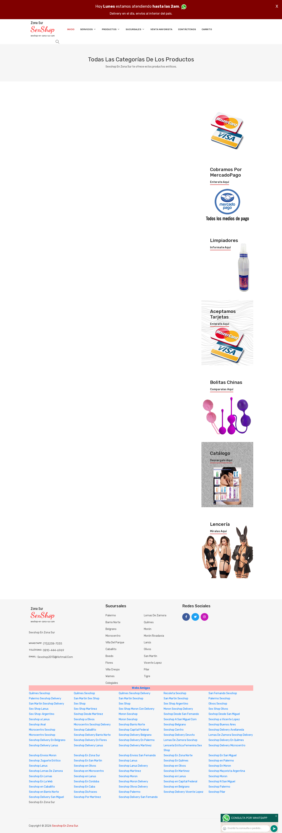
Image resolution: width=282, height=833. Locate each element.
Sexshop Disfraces (85, 791)
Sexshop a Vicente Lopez (224, 719)
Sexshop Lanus (128, 760)
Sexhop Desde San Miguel (224, 714)
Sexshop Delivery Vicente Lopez (183, 791)
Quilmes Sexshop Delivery (134, 693)
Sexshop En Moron (220, 765)
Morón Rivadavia (154, 635)
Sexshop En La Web (41, 781)
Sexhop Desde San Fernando (181, 714)
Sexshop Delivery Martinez (135, 745)
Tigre (147, 676)
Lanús (147, 642)
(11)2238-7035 (52, 643)
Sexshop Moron (128, 776)
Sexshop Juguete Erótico (45, 760)
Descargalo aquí (221, 460)
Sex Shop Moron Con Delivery (136, 708)
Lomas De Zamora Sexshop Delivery (231, 735)
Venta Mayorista (161, 29)
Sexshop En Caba (84, 786)
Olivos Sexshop (218, 703)
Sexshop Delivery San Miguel (46, 797)
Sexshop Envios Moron (42, 755)
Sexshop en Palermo (221, 760)
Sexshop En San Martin (88, 760)
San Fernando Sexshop (223, 693)
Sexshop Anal (37, 724)
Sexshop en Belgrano (177, 786)
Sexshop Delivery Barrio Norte (92, 735)
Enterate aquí (219, 182)
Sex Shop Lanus (39, 708)
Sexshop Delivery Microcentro (227, 745)
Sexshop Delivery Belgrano (135, 735)
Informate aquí (220, 247)
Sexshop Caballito (85, 729)
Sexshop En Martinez (177, 771)
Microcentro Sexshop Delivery (92, 724)
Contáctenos (187, 29)
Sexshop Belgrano (175, 724)
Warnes (110, 676)
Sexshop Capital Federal (134, 729)
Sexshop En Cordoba (86, 781)
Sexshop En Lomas (40, 776)
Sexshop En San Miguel (223, 755)
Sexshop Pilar (217, 791)
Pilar (146, 669)
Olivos (147, 649)
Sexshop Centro (174, 729)
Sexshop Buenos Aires (222, 724)
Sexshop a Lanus (39, 719)
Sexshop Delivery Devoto (179, 735)
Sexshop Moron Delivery (133, 781)
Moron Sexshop (128, 714)
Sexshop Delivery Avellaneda (226, 729)
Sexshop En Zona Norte (178, 755)
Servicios (86, 29)
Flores (109, 662)
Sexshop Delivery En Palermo (137, 740)
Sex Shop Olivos (218, 708)
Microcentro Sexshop (42, 729)
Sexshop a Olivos (84, 719)
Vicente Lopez (153, 662)
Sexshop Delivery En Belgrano (47, 740)
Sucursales (134, 29)
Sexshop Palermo (219, 786)
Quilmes (149, 622)
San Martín (150, 656)
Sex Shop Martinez (85, 708)
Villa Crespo (113, 669)
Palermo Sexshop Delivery (45, 698)
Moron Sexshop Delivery (178, 708)
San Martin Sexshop (131, 698)
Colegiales (112, 683)
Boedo (109, 656)
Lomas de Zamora (155, 615)
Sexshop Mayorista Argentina (227, 771)
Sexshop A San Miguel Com (180, 719)
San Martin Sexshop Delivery (46, 703)
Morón (147, 629)
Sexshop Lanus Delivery (133, 765)
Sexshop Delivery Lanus (43, 745)
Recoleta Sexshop (175, 693)
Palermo (111, 615)
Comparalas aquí (221, 389)
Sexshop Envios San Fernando (137, 755)
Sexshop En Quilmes (176, 760)
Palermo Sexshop (219, 698)
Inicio (70, 29)
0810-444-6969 (53, 650)
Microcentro (113, 635)
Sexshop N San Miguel (222, 781)
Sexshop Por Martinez (87, 797)
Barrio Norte (113, 622)
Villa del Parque (115, 642)
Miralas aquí (218, 531)
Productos (109, 29)
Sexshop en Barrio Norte (44, 791)
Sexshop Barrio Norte (132, 724)
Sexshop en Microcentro (89, 771)
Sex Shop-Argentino (41, 714)
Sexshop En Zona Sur (87, 755)
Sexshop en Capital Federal (180, 781)
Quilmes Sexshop (39, 693)
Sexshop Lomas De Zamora (46, 771)
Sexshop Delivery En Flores (90, 740)
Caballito (111, 649)
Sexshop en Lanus (85, 776)
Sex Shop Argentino (176, 703)
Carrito (207, 29)
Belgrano (111, 629)
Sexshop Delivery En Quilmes (226, 740)
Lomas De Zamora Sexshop (180, 740)
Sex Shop (80, 703)
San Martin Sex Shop (86, 698)
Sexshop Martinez (130, 771)
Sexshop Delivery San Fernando (138, 797)
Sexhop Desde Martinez (88, 714)
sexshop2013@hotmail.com (55, 657)
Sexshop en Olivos (85, 765)
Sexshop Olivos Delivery (133, 786)
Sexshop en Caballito (42, 786)
